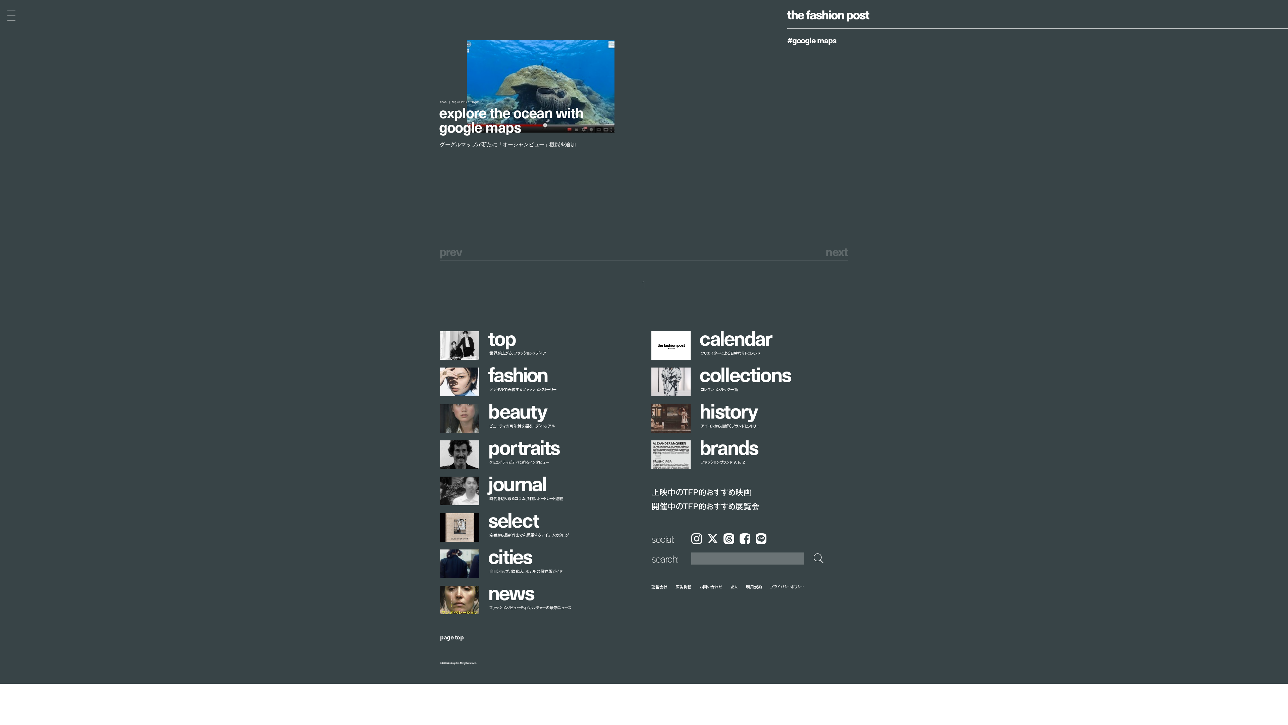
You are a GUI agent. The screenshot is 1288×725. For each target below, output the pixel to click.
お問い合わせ (710, 586)
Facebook (745, 538)
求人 (734, 586)
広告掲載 (684, 586)
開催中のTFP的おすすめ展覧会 (705, 506)
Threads (728, 538)
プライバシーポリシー (787, 586)
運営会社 (659, 586)
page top (452, 636)
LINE (761, 538)
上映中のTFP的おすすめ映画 (701, 492)
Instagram (696, 538)
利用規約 (754, 586)
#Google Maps (812, 40)
